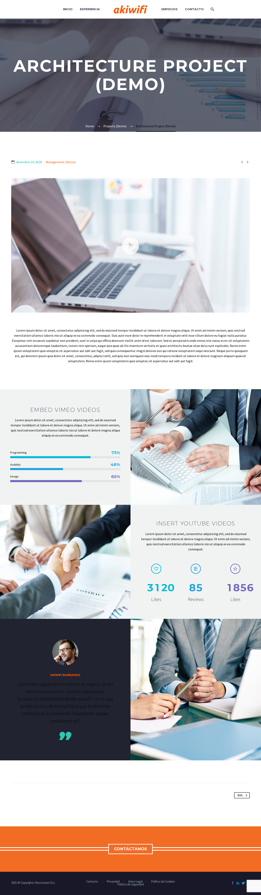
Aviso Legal (135, 881)
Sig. (240, 795)
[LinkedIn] (238, 883)
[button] (130, 245)
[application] (130, 245)
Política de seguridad (130, 884)
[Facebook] (232, 883)
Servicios (169, 9)
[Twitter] (243, 883)
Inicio (68, 9)
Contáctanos (130, 849)
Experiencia (90, 9)
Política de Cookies (163, 881)
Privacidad (113, 881)
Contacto (194, 9)
